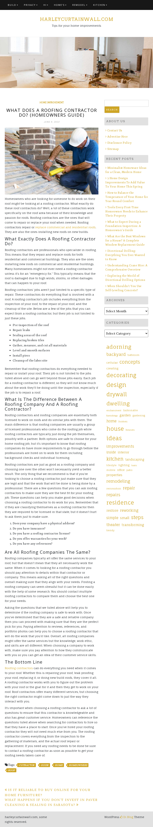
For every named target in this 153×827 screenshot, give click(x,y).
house (115, 428)
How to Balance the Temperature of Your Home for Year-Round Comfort (126, 197)
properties (114, 475)
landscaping (134, 459)
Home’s (59, 4)
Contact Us (114, 130)
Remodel (78, 4)
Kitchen (99, 4)
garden (125, 415)
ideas (114, 438)
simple (112, 518)
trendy (110, 530)
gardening (139, 415)
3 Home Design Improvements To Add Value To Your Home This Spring (125, 182)
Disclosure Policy (119, 143)
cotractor (26, 765)
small (124, 518)
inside (111, 452)
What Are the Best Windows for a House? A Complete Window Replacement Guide (125, 240)
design (116, 384)
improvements (120, 446)
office (121, 470)
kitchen (115, 459)
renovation (113, 488)
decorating (121, 375)
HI (44, 4)
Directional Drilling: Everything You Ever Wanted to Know (125, 255)
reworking (129, 510)
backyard (116, 354)
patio (129, 470)
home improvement (52, 102)
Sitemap (113, 149)
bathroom (133, 355)
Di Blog (128, 817)
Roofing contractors (19, 668)
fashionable (130, 410)
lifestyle (111, 465)
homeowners (78, 765)
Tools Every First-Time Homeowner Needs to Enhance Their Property (126, 211)
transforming (133, 525)
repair (129, 487)
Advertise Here (117, 136)
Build (12, 4)
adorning (118, 347)
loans (134, 465)
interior (123, 452)
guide (45, 765)
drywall (116, 394)
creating (112, 368)
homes (123, 421)
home (59, 765)
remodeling (118, 481)
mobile (110, 470)
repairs (113, 494)
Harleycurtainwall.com (76, 19)
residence (120, 502)
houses (130, 430)
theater (113, 524)
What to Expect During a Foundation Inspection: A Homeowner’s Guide (123, 226)
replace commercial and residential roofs (65, 227)
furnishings (112, 415)
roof (11, 770)
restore (112, 510)
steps (137, 517)
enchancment (113, 410)
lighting (123, 465)
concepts (130, 362)
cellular (112, 362)
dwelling (118, 403)
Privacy (30, 4)
